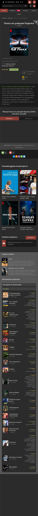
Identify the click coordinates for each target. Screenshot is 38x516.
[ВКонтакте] (14, 156)
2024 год (11, 65)
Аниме (19, 14)
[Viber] (19, 156)
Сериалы (34, 10)
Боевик (13, 64)
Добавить (30, 237)
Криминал (5, 65)
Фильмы (25, 10)
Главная (4, 10)
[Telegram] (24, 156)
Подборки (12, 10)
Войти (30, 2)
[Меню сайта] (34, 2)
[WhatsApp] (21, 156)
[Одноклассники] (16, 156)
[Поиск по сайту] (25, 6)
